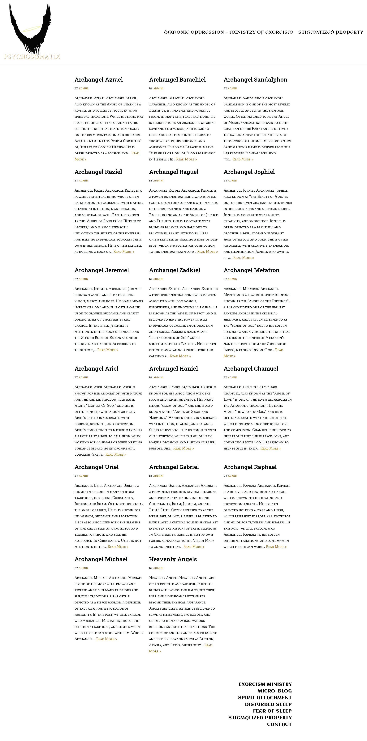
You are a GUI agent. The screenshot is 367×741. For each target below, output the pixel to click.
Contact (279, 724)
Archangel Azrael (99, 79)
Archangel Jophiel (249, 171)
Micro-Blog (275, 691)
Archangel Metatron (252, 270)
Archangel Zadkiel (174, 270)
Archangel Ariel (97, 368)
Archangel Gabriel (174, 467)
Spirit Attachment (265, 697)
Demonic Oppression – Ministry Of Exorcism (228, 32)
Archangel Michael (101, 559)
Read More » (186, 159)
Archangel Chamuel (251, 368)
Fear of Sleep (272, 711)
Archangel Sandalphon (255, 79)
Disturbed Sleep (268, 704)
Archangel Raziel (98, 171)
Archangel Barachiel (177, 79)
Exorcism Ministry (265, 684)
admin (83, 88)
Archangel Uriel (97, 467)
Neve (79, 735)
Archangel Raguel (174, 171)
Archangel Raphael (250, 467)
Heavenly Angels (173, 559)
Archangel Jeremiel (102, 270)
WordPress (115, 735)
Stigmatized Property (330, 32)
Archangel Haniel (173, 368)
